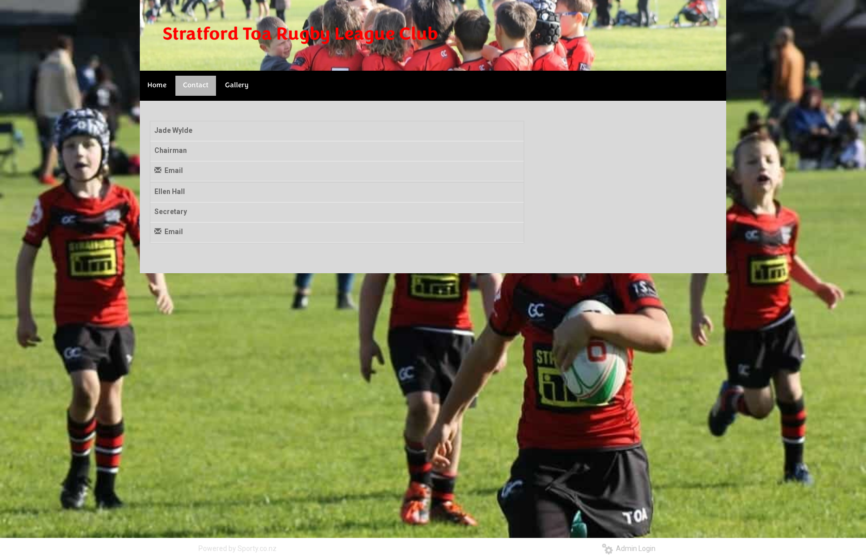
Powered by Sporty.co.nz (237, 548)
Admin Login (634, 548)
